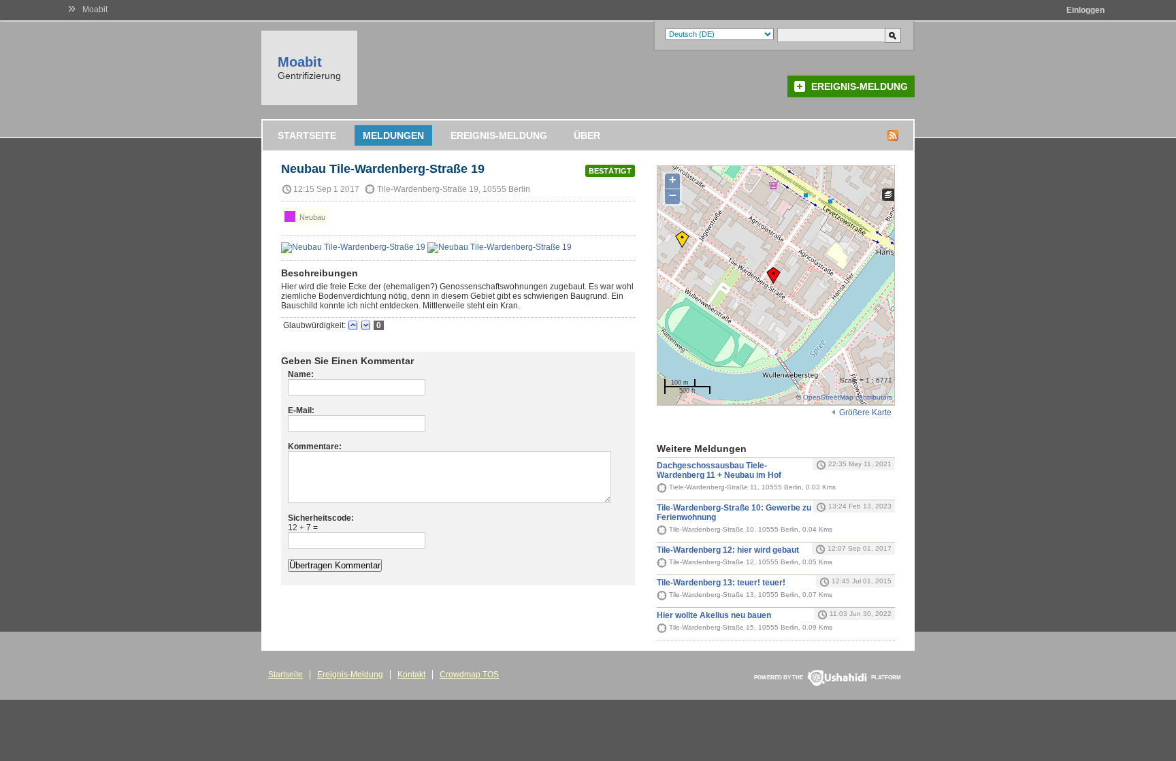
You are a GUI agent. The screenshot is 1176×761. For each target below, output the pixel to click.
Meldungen (393, 135)
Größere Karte (865, 412)
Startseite (307, 135)
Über (587, 135)
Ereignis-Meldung (859, 86)
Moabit (95, 9)
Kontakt (411, 674)
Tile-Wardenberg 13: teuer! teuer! (721, 582)
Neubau (311, 217)
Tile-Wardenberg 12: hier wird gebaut (728, 550)
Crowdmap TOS (469, 674)
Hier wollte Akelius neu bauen (714, 615)
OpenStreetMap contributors (847, 397)
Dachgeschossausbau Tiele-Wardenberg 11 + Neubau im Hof (719, 470)
